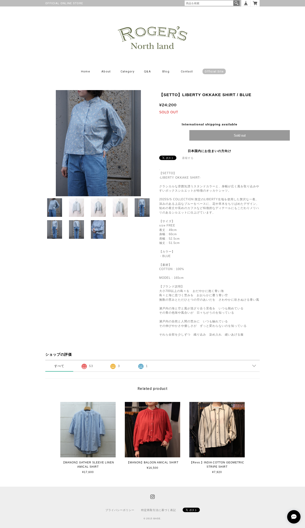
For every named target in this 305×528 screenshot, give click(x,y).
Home (85, 71)
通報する (188, 158)
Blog (165, 71)
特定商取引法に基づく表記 (158, 510)
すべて (59, 366)
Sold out (240, 135)
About (106, 71)
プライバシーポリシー (119, 510)
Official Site (214, 71)
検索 (236, 3)
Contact (187, 71)
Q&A (147, 71)
